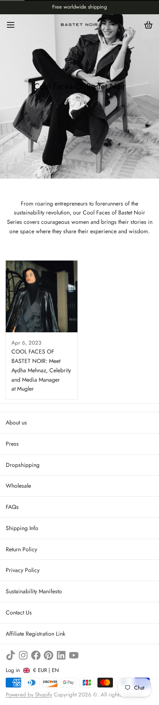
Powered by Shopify (29, 694)
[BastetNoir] (79, 24)
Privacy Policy (23, 570)
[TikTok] (10, 655)
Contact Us (19, 612)
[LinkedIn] (61, 655)
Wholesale (18, 486)
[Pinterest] (48, 655)
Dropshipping (23, 465)
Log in (13, 670)
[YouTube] (74, 655)
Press (12, 444)
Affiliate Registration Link (35, 634)
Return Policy (21, 549)
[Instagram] (23, 655)
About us (16, 422)
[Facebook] (36, 655)
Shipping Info (22, 528)
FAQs (12, 507)
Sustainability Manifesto (34, 591)
